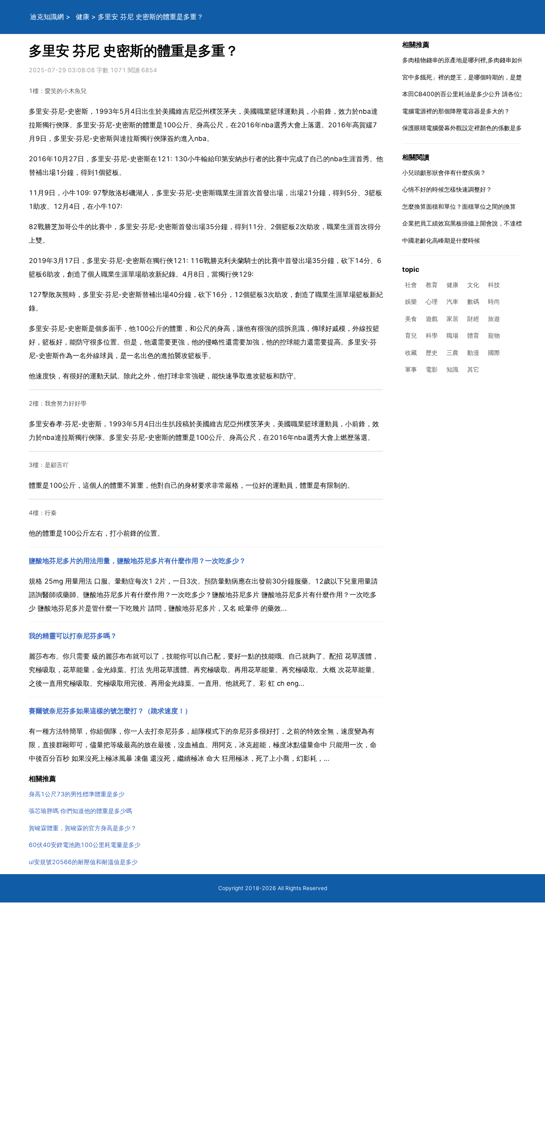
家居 (452, 319)
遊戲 (432, 319)
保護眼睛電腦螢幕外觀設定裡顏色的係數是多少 (465, 128)
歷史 (432, 352)
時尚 (494, 302)
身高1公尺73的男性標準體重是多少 (76, 794)
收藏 (411, 352)
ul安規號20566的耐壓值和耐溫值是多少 (83, 862)
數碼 (473, 302)
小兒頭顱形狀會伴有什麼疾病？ (444, 172)
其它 (473, 370)
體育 (473, 336)
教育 (432, 285)
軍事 (411, 370)
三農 (452, 352)
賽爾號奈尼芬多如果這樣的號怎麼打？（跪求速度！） (110, 711)
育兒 (411, 336)
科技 (494, 285)
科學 (432, 336)
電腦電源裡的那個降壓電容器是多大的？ (456, 111)
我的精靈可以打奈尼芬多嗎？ (73, 636)
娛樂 (411, 302)
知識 (452, 370)
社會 (411, 285)
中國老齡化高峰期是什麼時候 (441, 240)
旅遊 (494, 319)
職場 (452, 336)
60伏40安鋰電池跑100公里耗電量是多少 (84, 845)
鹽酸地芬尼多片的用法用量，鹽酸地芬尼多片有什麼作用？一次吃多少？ (137, 561)
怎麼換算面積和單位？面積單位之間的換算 (459, 206)
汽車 (452, 302)
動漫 (473, 352)
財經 (473, 319)
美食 (411, 319)
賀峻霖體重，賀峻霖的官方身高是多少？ (82, 828)
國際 (494, 352)
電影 (432, 370)
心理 (432, 302)
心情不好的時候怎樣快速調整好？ (447, 189)
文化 (473, 285)
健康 (82, 17)
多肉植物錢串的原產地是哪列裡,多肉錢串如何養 (465, 60)
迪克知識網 (47, 17)
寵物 (494, 336)
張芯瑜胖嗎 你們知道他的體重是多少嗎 (80, 811)
